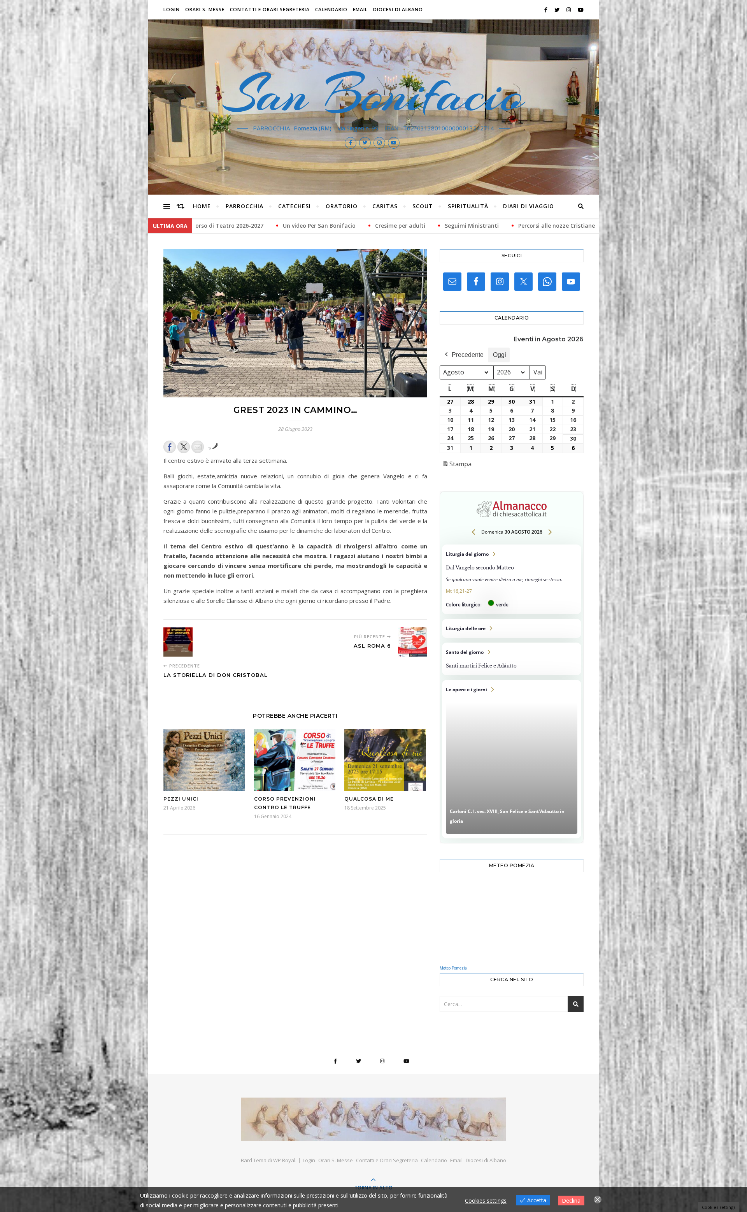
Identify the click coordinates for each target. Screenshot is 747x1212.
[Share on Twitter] (183, 447)
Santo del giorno (511, 659)
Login (171, 9)
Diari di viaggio (528, 206)
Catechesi (294, 206)
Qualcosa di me (369, 799)
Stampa (457, 466)
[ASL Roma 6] (412, 642)
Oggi (499, 354)
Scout (422, 206)
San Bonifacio (373, 94)
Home (202, 206)
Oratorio (342, 206)
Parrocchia (244, 206)
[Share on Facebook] (169, 447)
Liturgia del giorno (511, 579)
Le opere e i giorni (511, 759)
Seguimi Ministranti (310, 225)
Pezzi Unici (180, 799)
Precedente (468, 354)
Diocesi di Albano (398, 9)
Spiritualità (468, 206)
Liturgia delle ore (511, 628)
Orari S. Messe (204, 9)
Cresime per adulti (238, 225)
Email (360, 9)
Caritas (385, 206)
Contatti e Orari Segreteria (270, 9)
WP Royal (284, 1160)
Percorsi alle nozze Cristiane (394, 225)
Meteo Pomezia (453, 968)
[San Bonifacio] (373, 1119)
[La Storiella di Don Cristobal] (178, 642)
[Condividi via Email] (197, 447)
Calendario (331, 9)
